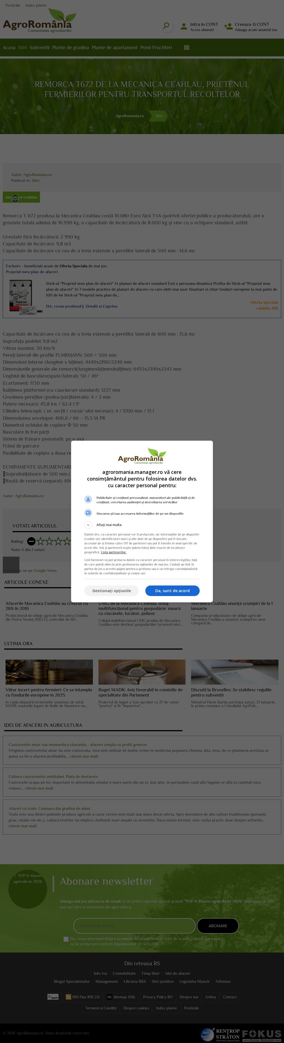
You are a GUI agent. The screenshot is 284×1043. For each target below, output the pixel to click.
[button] (142, 525)
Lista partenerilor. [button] (113, 552)
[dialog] (142, 521)
